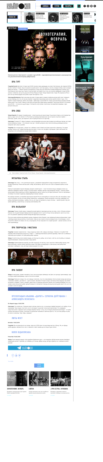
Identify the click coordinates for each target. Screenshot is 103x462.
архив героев (17, 68)
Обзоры (68, 6)
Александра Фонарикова (21, 67)
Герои (56, 6)
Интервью (12, 28)
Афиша (45, 6)
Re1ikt (12, 361)
